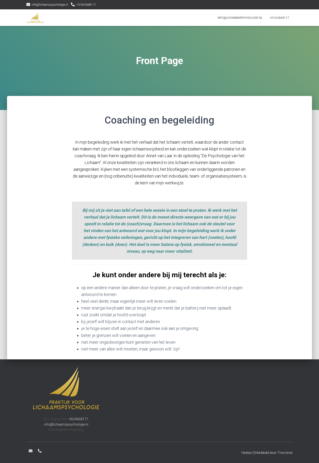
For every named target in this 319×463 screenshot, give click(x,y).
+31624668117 (86, 4)
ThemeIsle (285, 453)
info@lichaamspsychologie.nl (50, 4)
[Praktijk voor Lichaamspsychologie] (35, 18)
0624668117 (78, 419)
